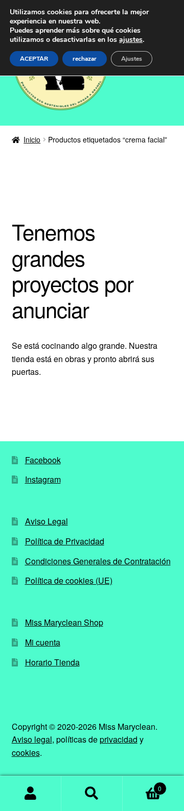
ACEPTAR (34, 59)
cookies (26, 752)
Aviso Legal (46, 521)
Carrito (142, 785)
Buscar (92, 793)
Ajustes (131, 59)
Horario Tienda (52, 662)
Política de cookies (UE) (68, 580)
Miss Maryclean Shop (64, 622)
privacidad (118, 739)
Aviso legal (32, 739)
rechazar (85, 59)
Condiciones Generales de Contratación (98, 561)
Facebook (43, 460)
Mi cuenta (42, 642)
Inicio (32, 139)
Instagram (43, 479)
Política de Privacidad (64, 541)
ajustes (131, 39)
